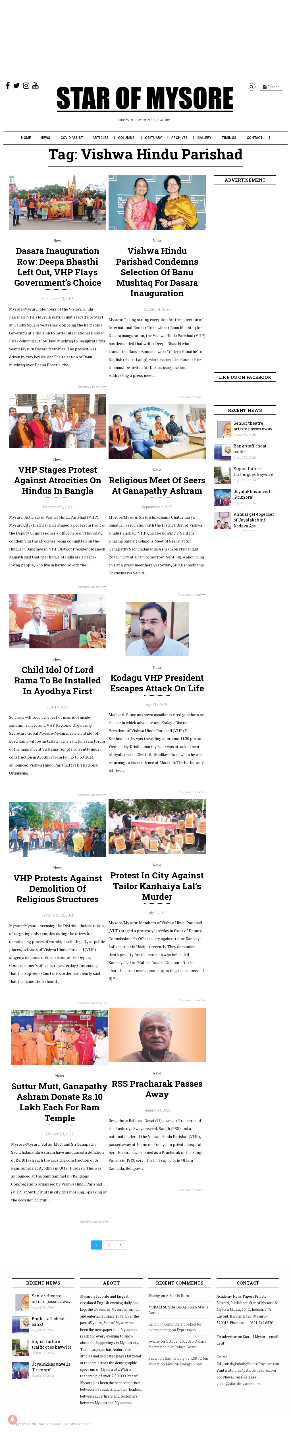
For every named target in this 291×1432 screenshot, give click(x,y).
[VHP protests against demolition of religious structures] (57, 855)
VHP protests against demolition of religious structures (57, 888)
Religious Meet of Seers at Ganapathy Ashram (157, 485)
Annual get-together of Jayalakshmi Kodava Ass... (254, 520)
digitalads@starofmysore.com (255, 1363)
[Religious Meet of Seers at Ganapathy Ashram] (157, 457)
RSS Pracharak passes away (157, 1089)
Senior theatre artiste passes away (253, 426)
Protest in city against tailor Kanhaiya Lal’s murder (157, 886)
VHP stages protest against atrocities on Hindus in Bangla (57, 480)
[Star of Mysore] (145, 106)
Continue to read (90, 386)
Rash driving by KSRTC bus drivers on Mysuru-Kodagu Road (178, 1361)
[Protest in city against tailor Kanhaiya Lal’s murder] (157, 852)
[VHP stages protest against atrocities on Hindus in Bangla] (57, 446)
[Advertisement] (145, 40)
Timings (229, 137)
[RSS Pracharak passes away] (157, 1060)
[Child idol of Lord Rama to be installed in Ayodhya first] (57, 647)
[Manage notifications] (12, 1419)
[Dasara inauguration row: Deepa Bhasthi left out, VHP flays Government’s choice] (57, 228)
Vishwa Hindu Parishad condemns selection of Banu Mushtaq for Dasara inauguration (157, 272)
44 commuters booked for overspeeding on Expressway (175, 1327)
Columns (126, 137)
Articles (100, 137)
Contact (255, 137)
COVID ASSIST (72, 137)
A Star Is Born (177, 1295)
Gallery (204, 137)
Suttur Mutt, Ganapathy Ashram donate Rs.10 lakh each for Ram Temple (59, 1101)
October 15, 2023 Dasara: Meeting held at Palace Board (177, 1344)
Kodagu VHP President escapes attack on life (157, 683)
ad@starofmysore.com (257, 1370)
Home (26, 137)
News (45, 137)
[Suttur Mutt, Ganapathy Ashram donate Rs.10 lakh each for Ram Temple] (59, 1063)
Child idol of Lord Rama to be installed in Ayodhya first (57, 680)
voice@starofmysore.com (238, 1383)
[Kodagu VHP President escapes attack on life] (157, 655)
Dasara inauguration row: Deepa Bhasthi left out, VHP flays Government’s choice (57, 266)
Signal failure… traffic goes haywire (253, 471)
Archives (179, 137)
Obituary (153, 137)
